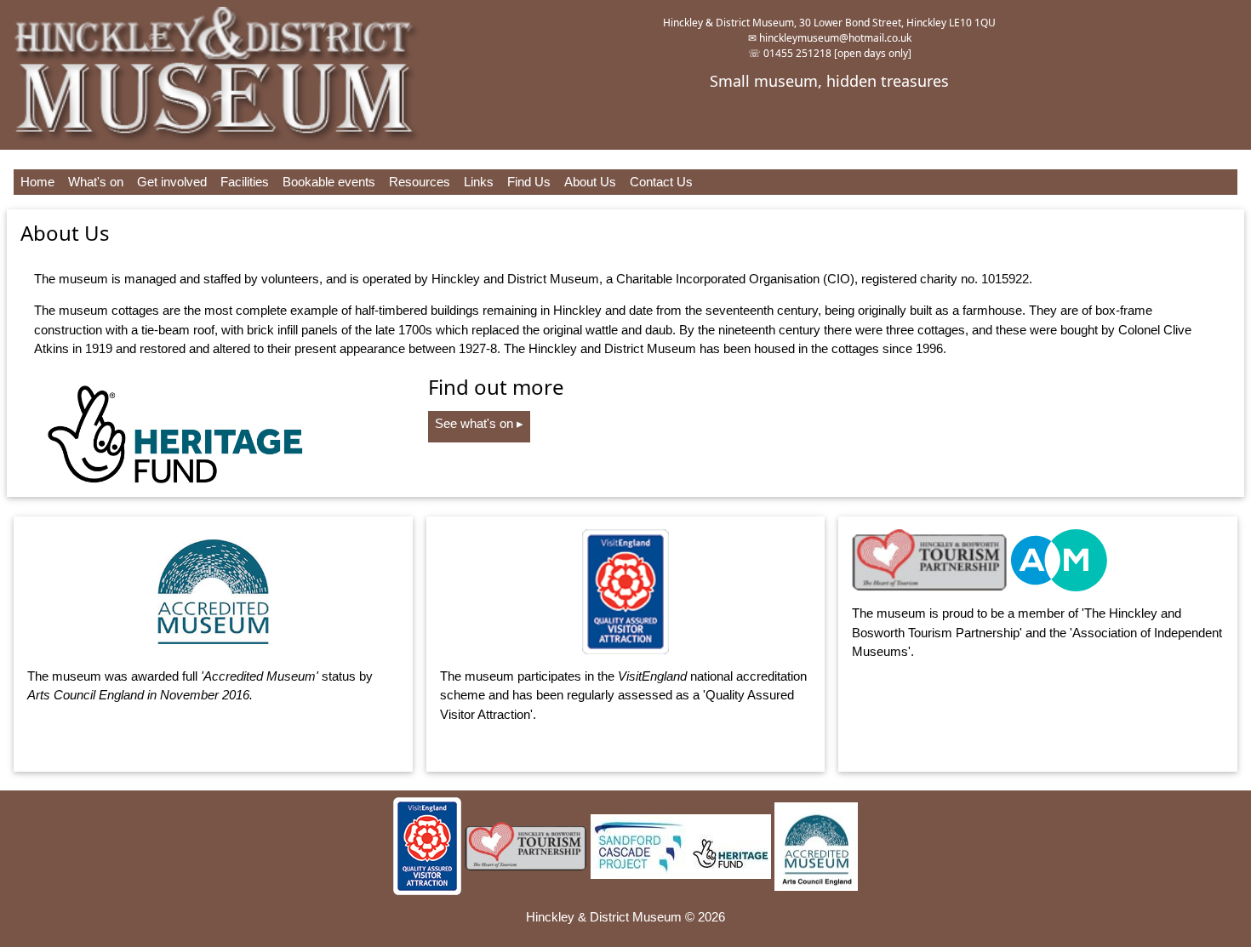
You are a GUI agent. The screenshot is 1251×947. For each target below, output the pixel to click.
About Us (590, 181)
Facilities (244, 181)
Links (479, 181)
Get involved (172, 181)
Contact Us (661, 181)
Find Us (529, 181)
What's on (95, 181)
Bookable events (329, 181)
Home (37, 181)
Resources (419, 181)
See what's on (479, 423)
